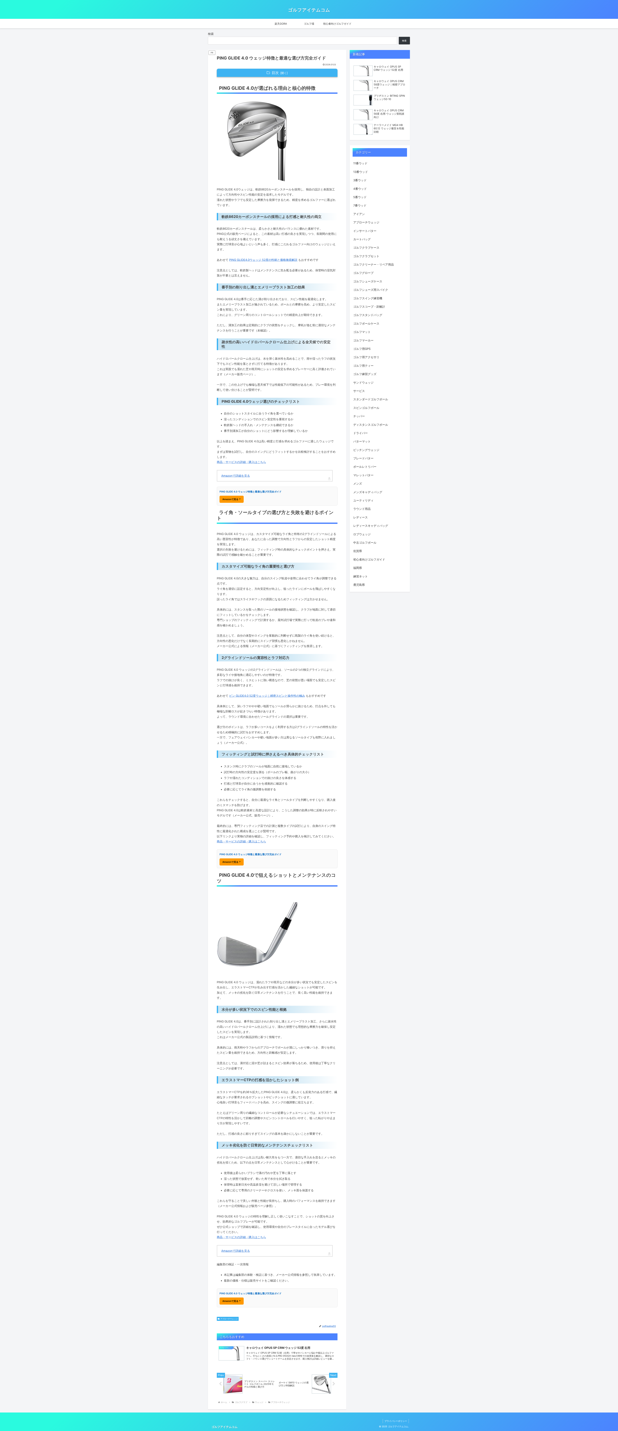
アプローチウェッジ (229, 1319)
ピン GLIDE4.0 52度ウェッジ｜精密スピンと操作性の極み (267, 695)
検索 (211, 34)
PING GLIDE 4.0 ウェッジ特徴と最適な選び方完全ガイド (250, 491)
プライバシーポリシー (395, 1421)
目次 (275, 73)
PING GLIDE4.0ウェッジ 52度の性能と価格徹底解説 (263, 260)
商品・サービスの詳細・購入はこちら (241, 462)
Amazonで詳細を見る (235, 475)
